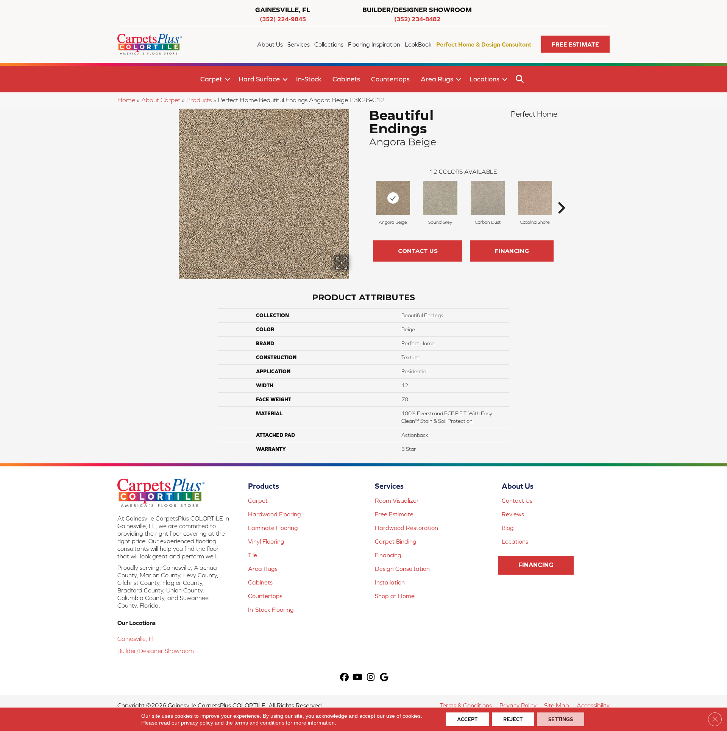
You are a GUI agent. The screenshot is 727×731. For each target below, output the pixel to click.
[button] (575, 44)
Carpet (211, 79)
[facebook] (344, 677)
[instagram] (370, 677)
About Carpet (160, 100)
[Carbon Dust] (488, 198)
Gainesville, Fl (135, 638)
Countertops (390, 79)
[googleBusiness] (384, 677)
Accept (467, 719)
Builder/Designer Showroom (155, 650)
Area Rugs (437, 79)
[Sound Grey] (440, 198)
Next (561, 196)
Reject (513, 719)
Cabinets (346, 79)
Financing (512, 250)
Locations (484, 79)
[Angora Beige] (393, 198)
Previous (365, 196)
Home (126, 100)
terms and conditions (259, 723)
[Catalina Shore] (535, 198)
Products (199, 100)
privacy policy (197, 723)
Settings (560, 719)
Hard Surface (259, 79)
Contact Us (418, 250)
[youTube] (357, 677)
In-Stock (308, 79)
